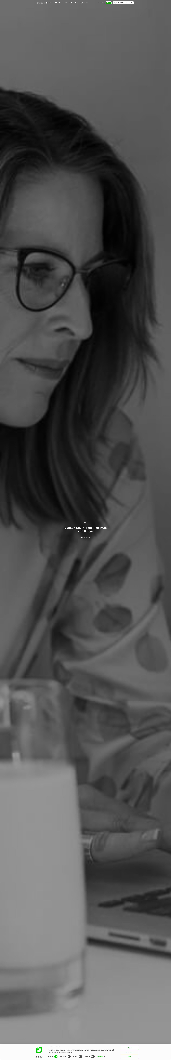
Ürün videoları (69, 2)
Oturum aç (102, 2)
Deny (129, 1056)
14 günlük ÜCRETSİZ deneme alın (123, 2)
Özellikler (49, 2)
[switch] (69, 1056)
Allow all (129, 1047)
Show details (100, 1056)
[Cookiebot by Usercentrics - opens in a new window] (39, 1057)
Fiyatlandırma (84, 2)
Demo (108, 2)
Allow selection (129, 1052)
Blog (76, 2)
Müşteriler (58, 2)
